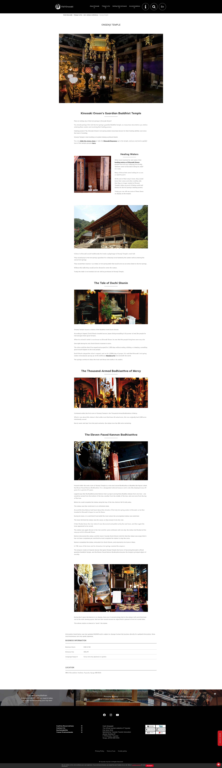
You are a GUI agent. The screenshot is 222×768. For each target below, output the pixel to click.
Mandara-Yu (110, 355)
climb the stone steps (88, 141)
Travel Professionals (64, 732)
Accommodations (134, 6)
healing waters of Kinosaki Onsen (127, 162)
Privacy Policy (99, 751)
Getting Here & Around (119, 6)
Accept (149, 765)
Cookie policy (122, 751)
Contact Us (60, 728)
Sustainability (62, 730)
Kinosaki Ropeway (110, 141)
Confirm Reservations (65, 726)
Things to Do (106, 6)
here (94, 143)
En (162, 6)
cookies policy (136, 765)
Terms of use (111, 751)
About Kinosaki (94, 6)
